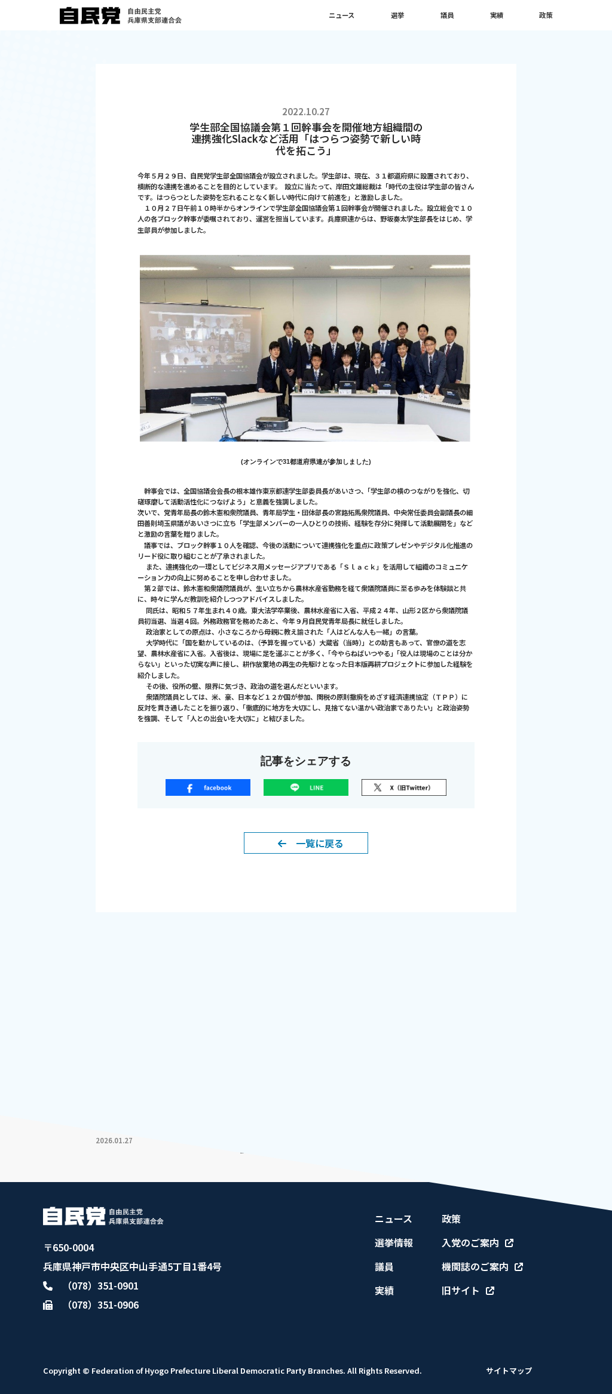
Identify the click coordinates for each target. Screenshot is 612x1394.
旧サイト (461, 1290)
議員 (447, 15)
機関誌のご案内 (475, 1266)
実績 (496, 15)
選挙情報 (394, 1242)
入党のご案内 (470, 1242)
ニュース (341, 15)
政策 (545, 15)
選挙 (397, 15)
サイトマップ (509, 1370)
